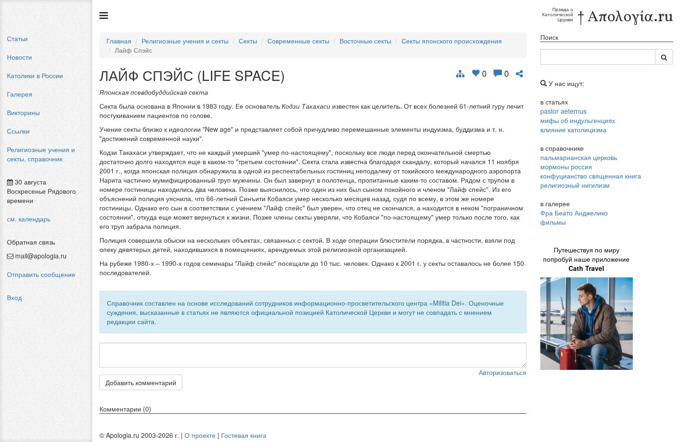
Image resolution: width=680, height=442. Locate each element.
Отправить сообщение (41, 274)
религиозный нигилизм (575, 185)
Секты (248, 40)
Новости (19, 56)
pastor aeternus (563, 111)
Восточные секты (365, 40)
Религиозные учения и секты (185, 40)
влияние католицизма (573, 129)
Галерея (19, 93)
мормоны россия (566, 166)
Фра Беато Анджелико (574, 212)
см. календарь (28, 218)
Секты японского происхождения (452, 40)
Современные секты (298, 40)
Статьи (17, 38)
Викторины (23, 112)
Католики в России (35, 75)
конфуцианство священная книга (590, 175)
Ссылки (18, 130)
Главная (118, 40)
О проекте (200, 435)
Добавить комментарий (140, 382)
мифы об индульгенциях (577, 120)
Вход (14, 297)
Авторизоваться (502, 372)
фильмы (553, 222)
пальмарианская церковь (578, 157)
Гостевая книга (243, 435)
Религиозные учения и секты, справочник (41, 154)
